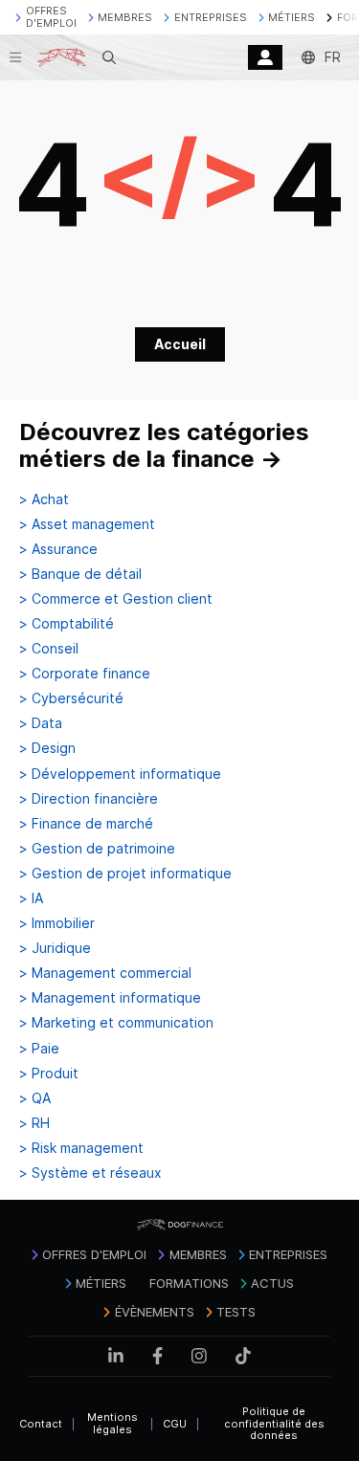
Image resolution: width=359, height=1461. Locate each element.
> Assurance (58, 549)
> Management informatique (110, 998)
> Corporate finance (84, 673)
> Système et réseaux (90, 1173)
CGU (175, 1423)
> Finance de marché (86, 823)
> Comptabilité (66, 623)
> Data (40, 723)
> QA (35, 1098)
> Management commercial (105, 973)
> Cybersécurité (71, 698)
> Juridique (55, 948)
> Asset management (87, 524)
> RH (34, 1123)
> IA (31, 898)
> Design (47, 748)
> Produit (49, 1073)
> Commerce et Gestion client (116, 599)
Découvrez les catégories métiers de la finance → (164, 445)
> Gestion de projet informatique (125, 873)
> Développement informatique (120, 774)
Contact (40, 1423)
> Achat (44, 499)
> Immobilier (57, 923)
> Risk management (81, 1148)
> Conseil (49, 648)
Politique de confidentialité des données (274, 1423)
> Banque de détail (80, 574)
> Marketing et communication (116, 1022)
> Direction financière (88, 799)
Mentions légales (112, 1423)
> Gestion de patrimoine (97, 848)
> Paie (39, 1048)
